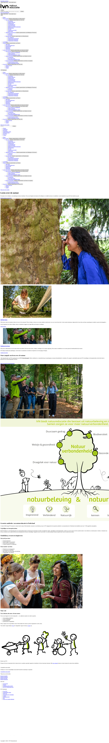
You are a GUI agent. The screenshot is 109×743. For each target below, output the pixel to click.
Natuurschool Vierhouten (13, 40)
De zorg (9, 29)
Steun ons (3, 124)
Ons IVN (5, 133)
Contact (7, 67)
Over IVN (5, 64)
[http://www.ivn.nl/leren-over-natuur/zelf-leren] (27, 317)
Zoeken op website (4, 11)
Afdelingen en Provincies (11, 32)
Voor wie (7, 19)
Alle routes (8, 44)
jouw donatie (55, 663)
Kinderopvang (11, 23)
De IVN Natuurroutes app (8, 687)
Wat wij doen (5, 18)
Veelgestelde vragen (7, 131)
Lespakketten (10, 57)
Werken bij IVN (9, 65)
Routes (4, 43)
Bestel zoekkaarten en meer (13, 63)
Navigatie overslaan (4, 1)
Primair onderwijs (11, 22)
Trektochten (8, 48)
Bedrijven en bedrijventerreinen (14, 26)
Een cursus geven (11, 58)
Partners (7, 66)
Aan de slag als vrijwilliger (8, 694)
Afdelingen (10, 33)
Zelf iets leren (8, 51)
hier (13, 625)
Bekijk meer (10, 31)
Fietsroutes (8, 47)
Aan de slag (5, 683)
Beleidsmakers (11, 27)
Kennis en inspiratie (9, 60)
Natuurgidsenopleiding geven (14, 59)
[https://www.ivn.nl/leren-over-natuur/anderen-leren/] (27, 343)
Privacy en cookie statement (8, 699)
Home (4, 17)
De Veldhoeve (11, 37)
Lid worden (7, 124)
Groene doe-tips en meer (13, 62)
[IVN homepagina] (11, 8)
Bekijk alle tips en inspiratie (6, 198)
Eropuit (4, 684)
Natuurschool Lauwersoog (13, 38)
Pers (4, 698)
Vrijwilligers (10, 21)
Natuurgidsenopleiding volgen (14, 54)
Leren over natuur (6, 50)
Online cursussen (11, 53)
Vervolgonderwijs (11, 24)
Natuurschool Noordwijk (13, 39)
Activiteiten (5, 41)
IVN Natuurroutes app (10, 45)
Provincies (10, 34)
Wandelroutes (8, 46)
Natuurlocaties (8, 36)
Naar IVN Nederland (5, 12)
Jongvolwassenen (11, 25)
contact (29, 625)
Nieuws (4, 128)
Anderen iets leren (9, 56)
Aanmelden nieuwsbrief (5, 671)
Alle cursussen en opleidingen (14, 52)
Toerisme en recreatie (12, 30)
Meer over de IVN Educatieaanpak (7, 363)
